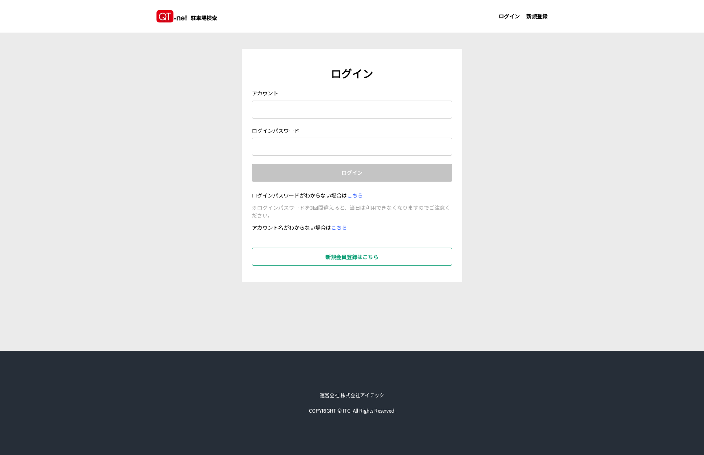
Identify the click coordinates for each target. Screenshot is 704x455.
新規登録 (537, 16)
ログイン (509, 16)
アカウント (265, 93)
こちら (355, 195)
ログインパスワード (275, 130)
